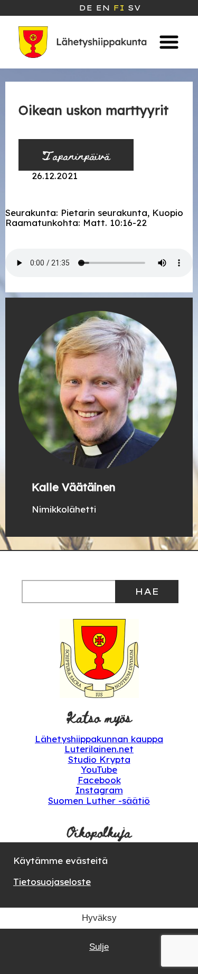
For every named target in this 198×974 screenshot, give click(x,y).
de (85, 8)
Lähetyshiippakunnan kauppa (99, 738)
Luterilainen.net (99, 748)
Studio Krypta (99, 759)
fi (119, 8)
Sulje (99, 947)
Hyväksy (99, 918)
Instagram (99, 789)
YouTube (99, 769)
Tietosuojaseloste (52, 881)
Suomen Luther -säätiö (99, 800)
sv (134, 8)
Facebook (99, 779)
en (103, 8)
